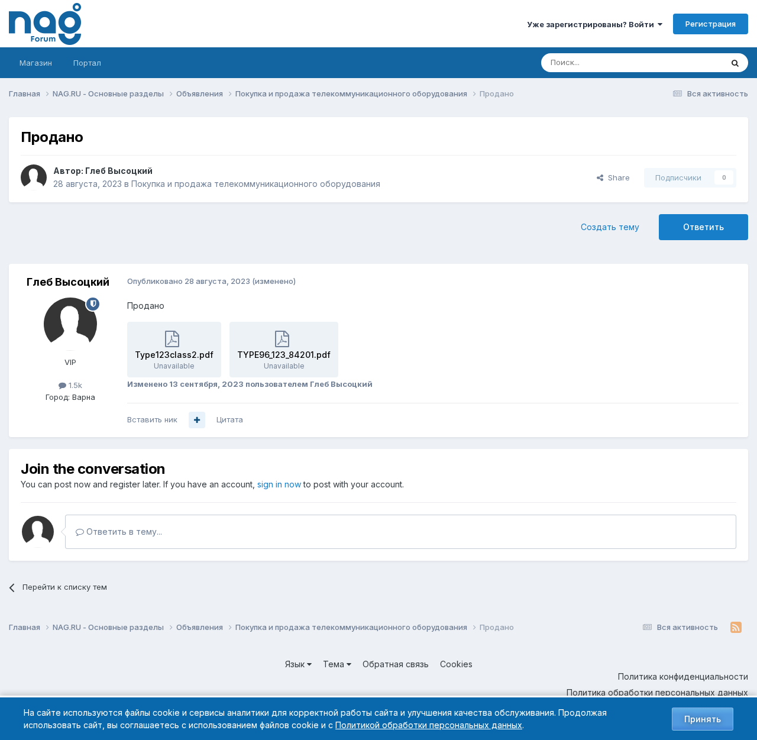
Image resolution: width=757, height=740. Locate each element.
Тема (335, 664)
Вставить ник (152, 419)
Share (616, 177)
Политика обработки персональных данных (657, 692)
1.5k (74, 385)
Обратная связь (396, 664)
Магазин (36, 62)
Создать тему (610, 227)
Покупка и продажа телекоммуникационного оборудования (255, 184)
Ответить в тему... (123, 531)
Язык (296, 664)
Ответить (703, 227)
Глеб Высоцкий (119, 171)
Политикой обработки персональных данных (428, 725)
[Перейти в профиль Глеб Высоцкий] (34, 177)
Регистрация (710, 23)
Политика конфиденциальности (683, 676)
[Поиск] (735, 62)
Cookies (456, 664)
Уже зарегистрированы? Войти (592, 24)
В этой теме (685, 62)
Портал (87, 62)
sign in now (279, 484)
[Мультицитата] (197, 420)
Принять (702, 719)
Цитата (229, 419)
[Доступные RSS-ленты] (736, 627)
